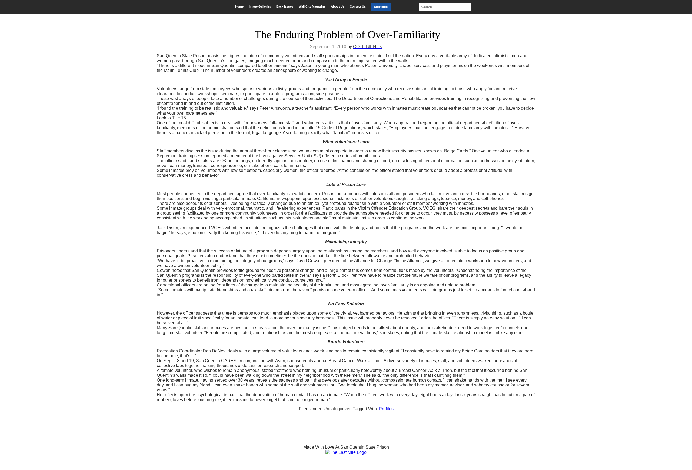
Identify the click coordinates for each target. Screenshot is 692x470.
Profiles (386, 408)
